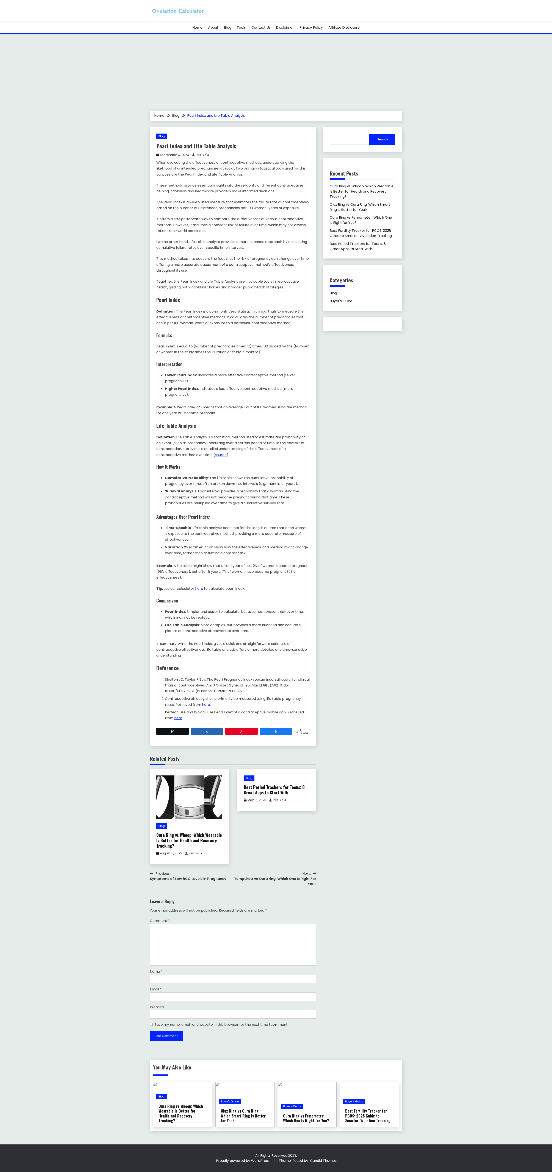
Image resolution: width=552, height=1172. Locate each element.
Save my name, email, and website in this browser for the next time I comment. (221, 1024)
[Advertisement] (276, 78)
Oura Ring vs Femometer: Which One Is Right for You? (306, 1118)
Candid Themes (323, 1160)
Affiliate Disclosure (344, 27)
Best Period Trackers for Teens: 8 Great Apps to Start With (274, 790)
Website (157, 1006)
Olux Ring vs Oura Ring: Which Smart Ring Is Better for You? (360, 207)
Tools (241, 27)
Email (156, 989)
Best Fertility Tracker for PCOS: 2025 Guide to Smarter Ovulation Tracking (361, 233)
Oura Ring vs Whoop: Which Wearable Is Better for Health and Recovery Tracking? (189, 840)
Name (156, 971)
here (199, 588)
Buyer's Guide (341, 301)
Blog (227, 27)
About (213, 27)
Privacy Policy (311, 27)
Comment (160, 920)
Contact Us (261, 27)
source (221, 454)
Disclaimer (285, 27)
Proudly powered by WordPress (243, 1160)
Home (197, 27)
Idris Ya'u (202, 155)
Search (382, 139)
